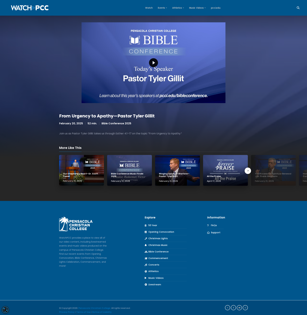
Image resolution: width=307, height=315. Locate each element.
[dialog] (5, 309)
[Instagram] (245, 307)
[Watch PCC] (29, 7)
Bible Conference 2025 (116, 123)
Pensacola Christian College (94, 308)
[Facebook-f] (233, 307)
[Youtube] (239, 307)
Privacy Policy (67, 312)
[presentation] (248, 171)
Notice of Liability (102, 312)
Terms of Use (83, 312)
